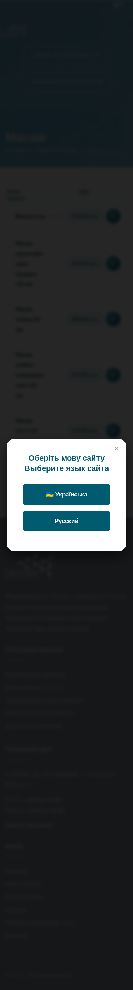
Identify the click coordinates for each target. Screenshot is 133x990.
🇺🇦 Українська (66, 494)
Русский (66, 521)
